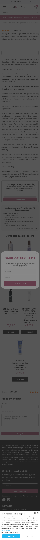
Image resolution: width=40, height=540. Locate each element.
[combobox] (35, 513)
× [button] (38, 513)
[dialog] (20, 525)
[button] (20, 532)
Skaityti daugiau (5, 530)
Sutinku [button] (11, 536)
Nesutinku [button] (29, 536)
